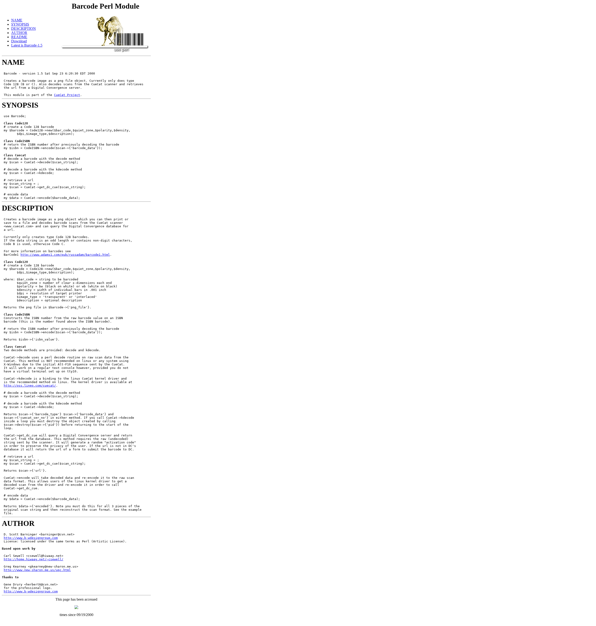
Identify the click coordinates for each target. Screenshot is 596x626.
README (19, 37)
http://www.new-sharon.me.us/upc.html (37, 570)
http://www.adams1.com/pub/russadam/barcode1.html (65, 254)
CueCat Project (67, 95)
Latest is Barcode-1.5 (26, 45)
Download (19, 41)
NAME (16, 20)
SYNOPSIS (20, 24)
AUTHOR (19, 33)
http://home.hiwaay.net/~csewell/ (33, 559)
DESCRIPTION (23, 29)
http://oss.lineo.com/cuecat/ (30, 385)
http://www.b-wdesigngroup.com (31, 538)
